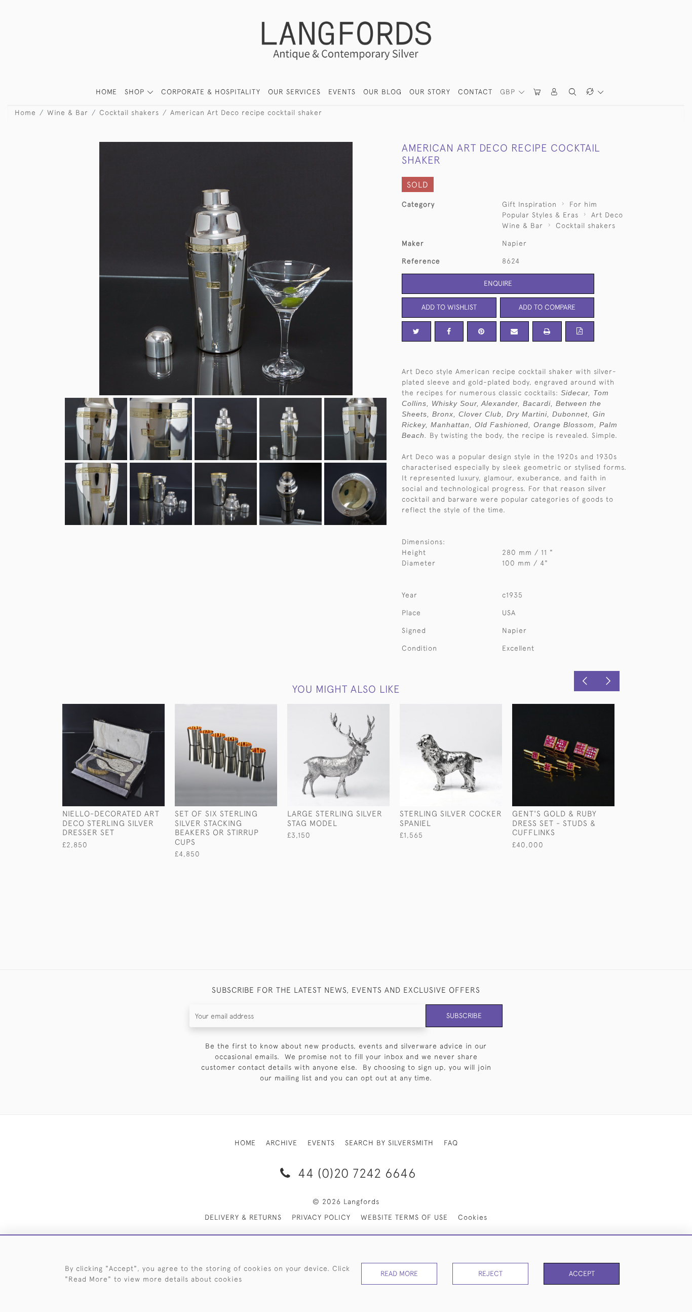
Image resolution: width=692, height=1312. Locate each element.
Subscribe (464, 1015)
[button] (555, 92)
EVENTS (321, 1143)
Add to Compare (547, 307)
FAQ (451, 1143)
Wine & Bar (67, 112)
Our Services (294, 92)
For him (583, 204)
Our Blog (382, 92)
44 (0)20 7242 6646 (355, 1173)
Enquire (498, 283)
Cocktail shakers (129, 112)
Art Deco (607, 215)
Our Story (429, 92)
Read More (399, 1273)
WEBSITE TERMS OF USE (404, 1217)
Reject (490, 1273)
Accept (582, 1273)
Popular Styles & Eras (540, 215)
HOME (106, 92)
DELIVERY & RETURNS (243, 1217)
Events (342, 92)
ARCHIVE (281, 1143)
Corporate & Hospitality (210, 92)
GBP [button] (509, 92)
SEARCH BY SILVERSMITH (389, 1143)
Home (25, 112)
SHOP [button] (136, 92)
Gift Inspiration (529, 204)
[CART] (537, 92)
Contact (475, 92)
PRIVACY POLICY (321, 1217)
